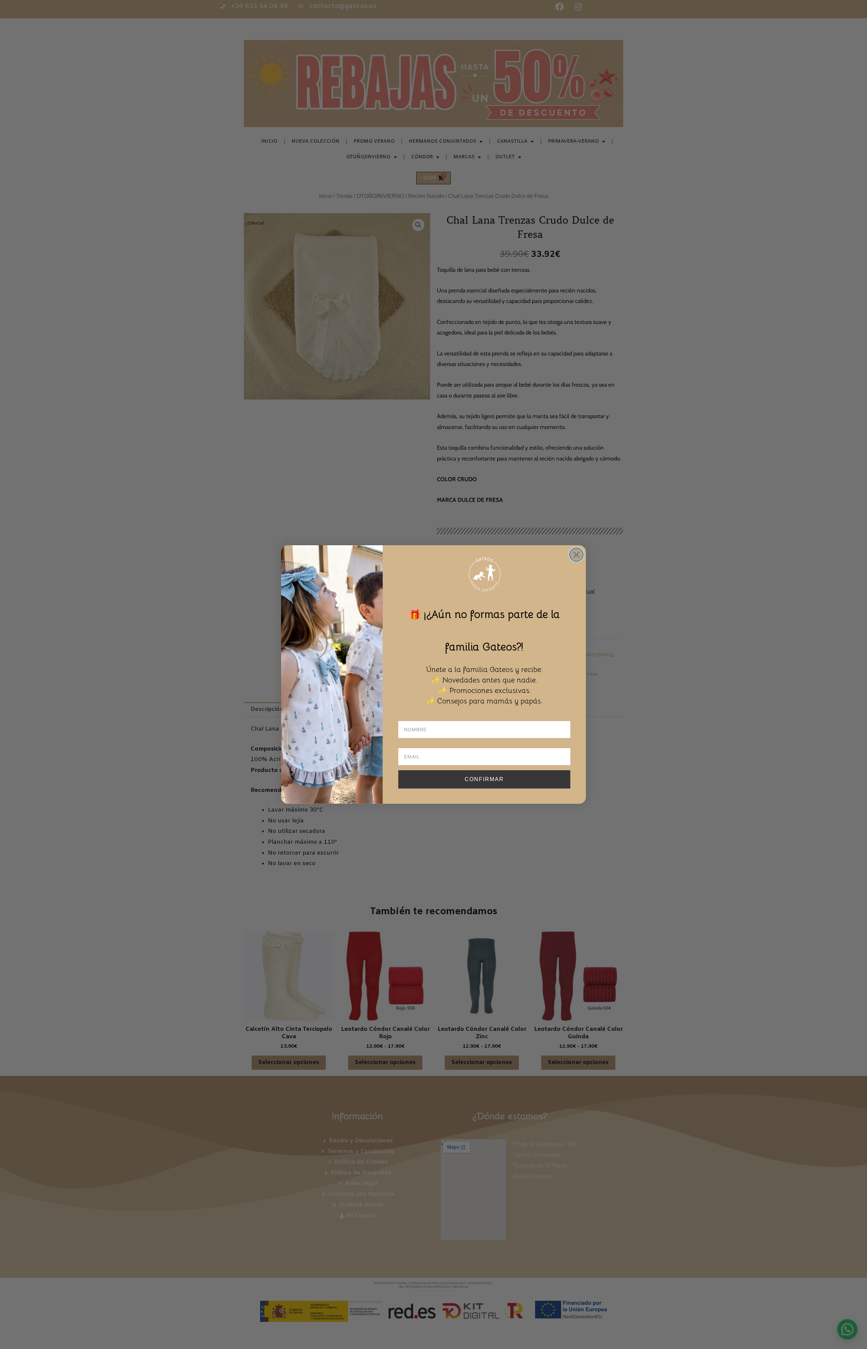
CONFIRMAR (484, 779)
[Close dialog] (576, 554)
